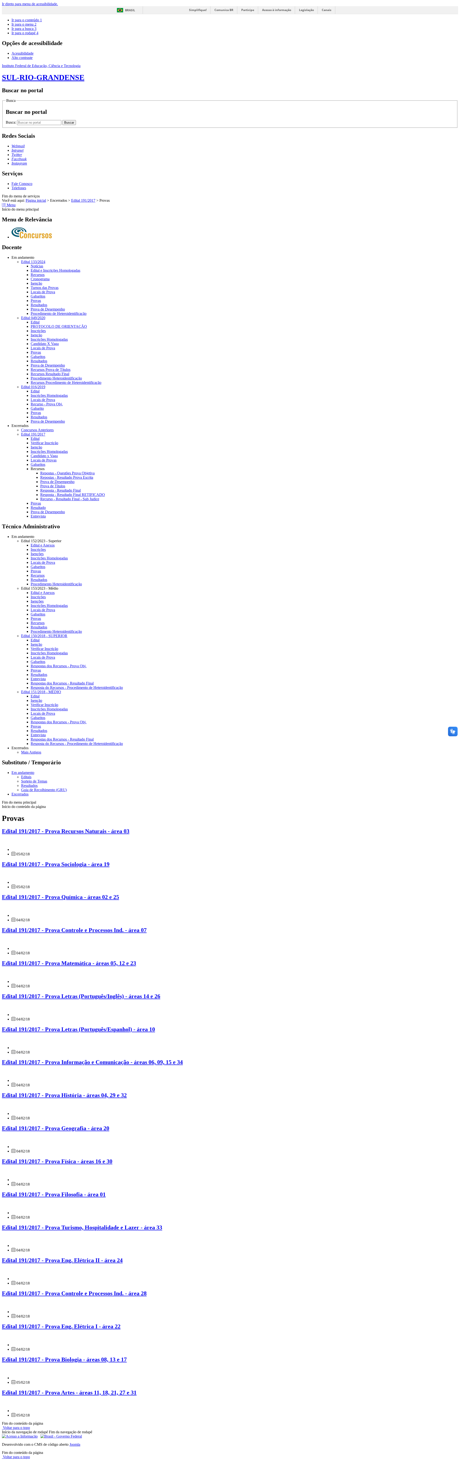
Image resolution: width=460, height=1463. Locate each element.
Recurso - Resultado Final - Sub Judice (69, 499)
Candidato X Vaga (45, 344)
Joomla (74, 1444)
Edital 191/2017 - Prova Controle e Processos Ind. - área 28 (74, 1293)
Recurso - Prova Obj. (47, 404)
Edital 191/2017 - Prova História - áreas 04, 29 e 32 (64, 1095)
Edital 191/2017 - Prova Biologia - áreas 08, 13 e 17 (64, 1359)
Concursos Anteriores (37, 430)
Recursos (38, 275)
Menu (11, 205)
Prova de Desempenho (48, 309)
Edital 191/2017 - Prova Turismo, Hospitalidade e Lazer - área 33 (82, 1227)
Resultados (39, 305)
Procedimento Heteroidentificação (56, 378)
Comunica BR (223, 10)
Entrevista (38, 516)
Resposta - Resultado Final (60, 490)
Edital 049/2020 (33, 318)
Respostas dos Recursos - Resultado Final (62, 683)
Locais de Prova (43, 292)
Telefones (19, 188)
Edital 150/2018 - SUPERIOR (44, 636)
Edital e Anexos (43, 545)
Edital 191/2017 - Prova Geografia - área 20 (55, 1128)
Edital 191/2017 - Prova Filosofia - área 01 (54, 1194)
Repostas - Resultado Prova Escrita (66, 477)
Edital (35, 322)
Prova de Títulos (52, 486)
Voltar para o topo (16, 1428)
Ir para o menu (24, 24)
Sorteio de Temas (34, 781)
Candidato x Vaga (44, 456)
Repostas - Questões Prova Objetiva (67, 473)
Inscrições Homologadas (49, 339)
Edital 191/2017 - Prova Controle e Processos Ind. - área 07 (74, 930)
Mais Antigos (31, 752)
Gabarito (37, 408)
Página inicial (36, 200)
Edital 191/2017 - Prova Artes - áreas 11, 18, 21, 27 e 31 (69, 1392)
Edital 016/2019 (33, 387)
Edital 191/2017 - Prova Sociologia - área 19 (55, 864)
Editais (26, 777)
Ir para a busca (24, 29)
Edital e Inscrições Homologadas (55, 270)
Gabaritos (38, 296)
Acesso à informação (276, 10)
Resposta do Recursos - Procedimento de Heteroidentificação (77, 687)
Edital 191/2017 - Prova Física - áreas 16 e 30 (57, 1161)
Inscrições (38, 331)
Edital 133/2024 (33, 262)
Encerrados (20, 794)
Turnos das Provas (44, 288)
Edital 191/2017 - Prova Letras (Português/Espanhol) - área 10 (78, 1029)
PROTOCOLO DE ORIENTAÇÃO (59, 326)
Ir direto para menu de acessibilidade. (30, 4)
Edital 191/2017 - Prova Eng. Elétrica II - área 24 (62, 1260)
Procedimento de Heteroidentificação (58, 313)
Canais (326, 10)
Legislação (306, 10)
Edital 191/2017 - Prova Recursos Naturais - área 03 (65, 831)
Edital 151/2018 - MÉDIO (41, 692)
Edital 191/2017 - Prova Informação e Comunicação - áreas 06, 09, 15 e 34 (92, 1062)
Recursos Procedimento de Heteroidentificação (66, 382)
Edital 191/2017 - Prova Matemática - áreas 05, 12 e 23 (69, 963)
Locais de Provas (44, 460)
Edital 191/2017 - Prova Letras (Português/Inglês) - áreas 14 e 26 (81, 996)
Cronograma (40, 279)
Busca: (11, 122)
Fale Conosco (22, 184)
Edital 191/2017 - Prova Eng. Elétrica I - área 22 (61, 1326)
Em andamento (23, 773)
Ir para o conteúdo (27, 20)
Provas (36, 301)
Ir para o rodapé (25, 33)
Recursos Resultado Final (50, 374)
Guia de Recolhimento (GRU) (44, 790)
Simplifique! (198, 10)
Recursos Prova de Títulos (50, 370)
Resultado (38, 508)
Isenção (36, 283)
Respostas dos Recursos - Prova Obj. (58, 666)
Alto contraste (22, 58)
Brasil (130, 10)
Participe (247, 10)
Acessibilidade (23, 53)
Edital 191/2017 (83, 200)
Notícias (37, 266)
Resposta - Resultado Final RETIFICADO (72, 495)
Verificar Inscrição (44, 443)
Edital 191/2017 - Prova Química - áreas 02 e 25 (60, 897)
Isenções (37, 554)
